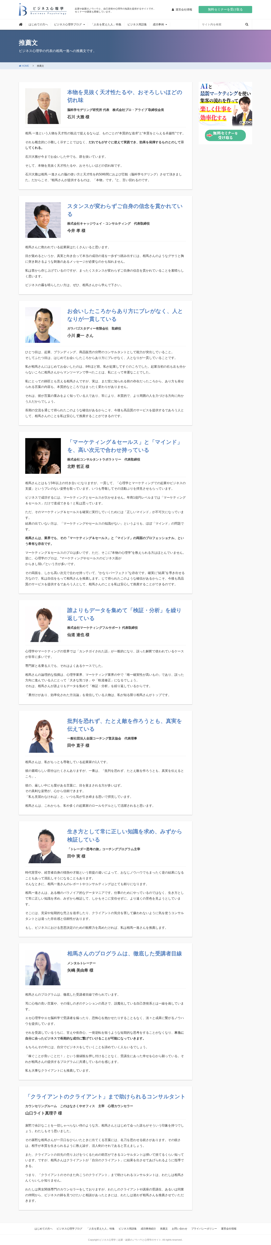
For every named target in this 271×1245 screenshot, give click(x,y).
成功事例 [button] (158, 24)
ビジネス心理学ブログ (69, 1228)
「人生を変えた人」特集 (106, 24)
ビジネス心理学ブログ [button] (68, 24)
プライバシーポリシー (204, 1228)
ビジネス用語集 (137, 24)
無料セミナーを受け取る (225, 9)
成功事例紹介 (148, 1228)
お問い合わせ (179, 1228)
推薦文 (164, 1228)
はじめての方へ (38, 24)
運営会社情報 (228, 1228)
